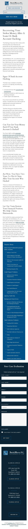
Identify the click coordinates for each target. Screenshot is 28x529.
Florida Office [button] (14, 502)
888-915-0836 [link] (11, 17)
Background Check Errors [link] (11, 299)
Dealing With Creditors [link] (12, 323)
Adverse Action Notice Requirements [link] (12, 275)
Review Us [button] (14, 514)
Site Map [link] (8, 524)
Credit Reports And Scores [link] (13, 282)
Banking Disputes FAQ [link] (12, 269)
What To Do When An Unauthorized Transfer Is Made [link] (14, 265)
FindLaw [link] (16, 525)
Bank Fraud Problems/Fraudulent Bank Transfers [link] (13, 248)
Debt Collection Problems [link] (11, 320)
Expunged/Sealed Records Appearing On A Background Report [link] (14, 308)
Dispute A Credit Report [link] (12, 285)
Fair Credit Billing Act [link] (12, 288)
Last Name (5, 382)
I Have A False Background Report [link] (15, 312)
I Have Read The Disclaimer (12, 432)
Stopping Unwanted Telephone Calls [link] (14, 346)
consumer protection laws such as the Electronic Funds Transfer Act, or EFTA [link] (13, 134)
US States (5, 404)
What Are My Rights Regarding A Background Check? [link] (15, 316)
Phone (3, 397)
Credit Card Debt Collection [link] (13, 352)
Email (3, 389)
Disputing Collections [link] (12, 326)
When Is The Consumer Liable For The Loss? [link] (15, 260)
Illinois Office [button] (14, 479)
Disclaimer (4, 429)
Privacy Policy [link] (13, 524)
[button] (26, 17)
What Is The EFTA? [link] (11, 252)
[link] (14, 3)
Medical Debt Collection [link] (12, 355)
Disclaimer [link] (4, 524)
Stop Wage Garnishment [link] (13, 342)
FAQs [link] (8, 335)
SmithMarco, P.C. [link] (11, 523)
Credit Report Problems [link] (11, 272)
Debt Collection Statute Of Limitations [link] (13, 338)
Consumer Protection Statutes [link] (14, 279)
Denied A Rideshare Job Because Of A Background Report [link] (15, 302)
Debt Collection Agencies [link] (13, 329)
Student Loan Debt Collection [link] (14, 358)
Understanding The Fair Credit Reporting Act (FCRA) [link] (14, 292)
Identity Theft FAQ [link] (9, 296)
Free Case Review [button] (14, 8)
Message (4, 411)
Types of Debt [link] (10, 349)
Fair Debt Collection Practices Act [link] (15, 332)
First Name (5, 375)
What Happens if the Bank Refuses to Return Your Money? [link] (14, 256)
